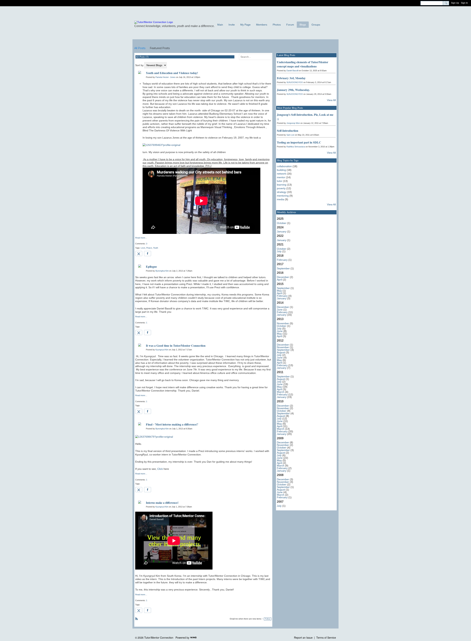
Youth (155, 248)
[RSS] (136, 618)
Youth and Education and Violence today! (172, 73)
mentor (281, 177)
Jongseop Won (293, 123)
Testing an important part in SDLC (299, 142)
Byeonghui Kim (162, 271)
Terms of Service (326, 637)
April (279, 279)
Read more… (141, 238)
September (283, 268)
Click (160, 468)
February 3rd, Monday (291, 78)
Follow (267, 619)
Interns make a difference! (162, 502)
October (281, 223)
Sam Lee (290, 135)
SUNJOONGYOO (294, 82)
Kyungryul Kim (161, 350)
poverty (281, 188)
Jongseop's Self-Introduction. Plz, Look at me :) (305, 116)
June (280, 309)
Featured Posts (160, 48)
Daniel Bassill (292, 70)
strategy (281, 192)
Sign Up (455, 3)
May (279, 290)
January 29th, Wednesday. (293, 90)
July (279, 251)
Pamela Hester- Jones (165, 77)
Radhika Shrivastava (295, 147)
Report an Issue (303, 637)
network (281, 173)
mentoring (283, 195)
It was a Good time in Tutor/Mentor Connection (176, 345)
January (281, 231)
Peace (149, 248)
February (282, 259)
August (281, 352)
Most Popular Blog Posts (290, 107)
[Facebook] (147, 253)
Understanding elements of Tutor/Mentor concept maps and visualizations (302, 64)
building (281, 169)
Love (143, 248)
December (283, 277)
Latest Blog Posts (286, 55)
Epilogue (151, 266)
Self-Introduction (287, 130)
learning (281, 184)
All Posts (139, 48)
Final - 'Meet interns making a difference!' (172, 424)
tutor (279, 180)
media (280, 199)
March (280, 391)
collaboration (284, 166)
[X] (138, 253)
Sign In (464, 3)
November (283, 323)
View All (331, 100)
